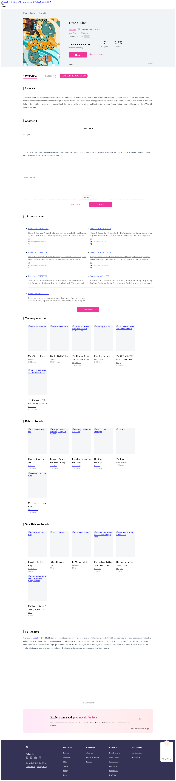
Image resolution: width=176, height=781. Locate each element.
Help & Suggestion (92, 757)
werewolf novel (126, 641)
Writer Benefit (114, 757)
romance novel (103, 641)
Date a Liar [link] (43, 13)
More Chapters (88, 309)
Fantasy (65, 771)
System (65, 766)
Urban (65, 775)
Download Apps (114, 753)
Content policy (114, 762)
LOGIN (48, 2)
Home (25, 13)
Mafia (65, 762)
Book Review (113, 771)
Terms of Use (30, 767)
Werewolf (66, 757)
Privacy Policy (42, 767)
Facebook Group (137, 753)
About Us (89, 753)
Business (89, 762)
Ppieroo (75, 33)
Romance (33, 13)
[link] (25, 13)
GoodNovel (37, 638)
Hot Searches (113, 766)
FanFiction (112, 775)
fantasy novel (138, 641)
